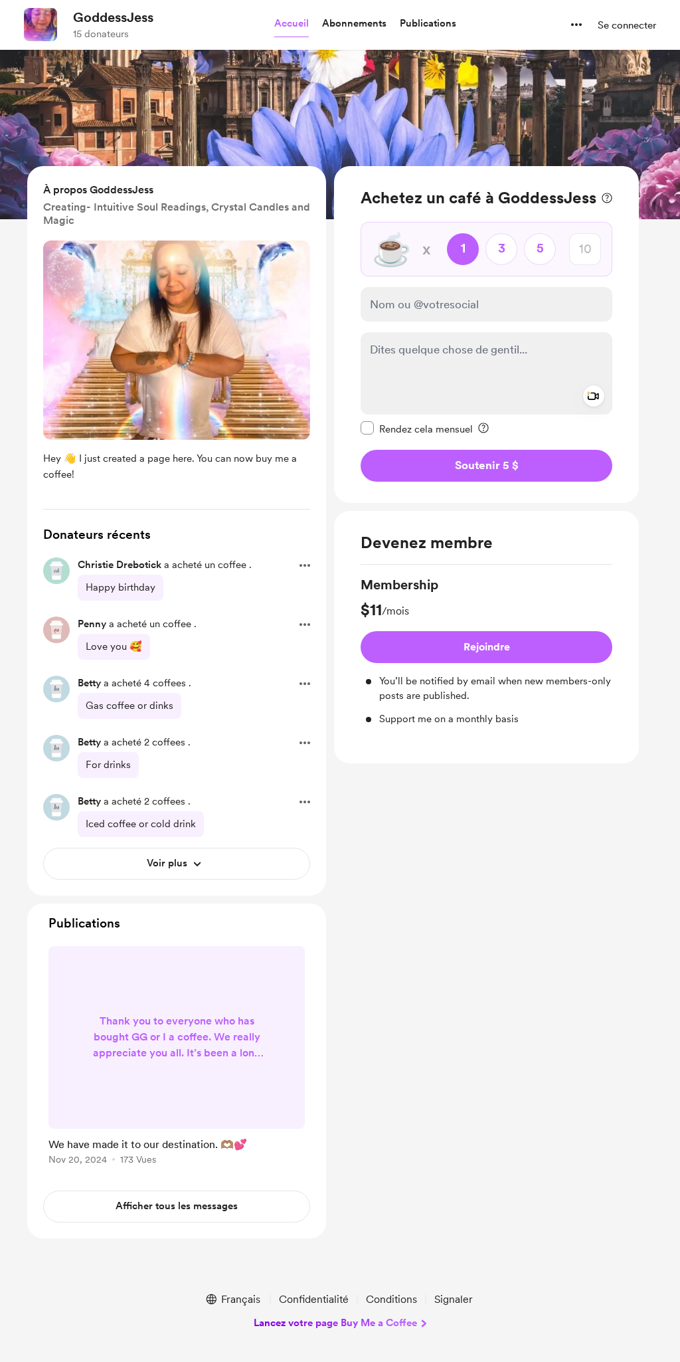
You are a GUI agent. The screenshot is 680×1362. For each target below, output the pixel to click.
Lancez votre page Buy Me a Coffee (335, 1323)
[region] (486, 334)
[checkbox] (417, 428)
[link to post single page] (176, 1058)
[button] (291, 24)
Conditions (391, 1299)
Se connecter (627, 25)
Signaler (453, 1299)
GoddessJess (113, 17)
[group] (486, 651)
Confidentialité (314, 1299)
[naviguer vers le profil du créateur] (40, 24)
